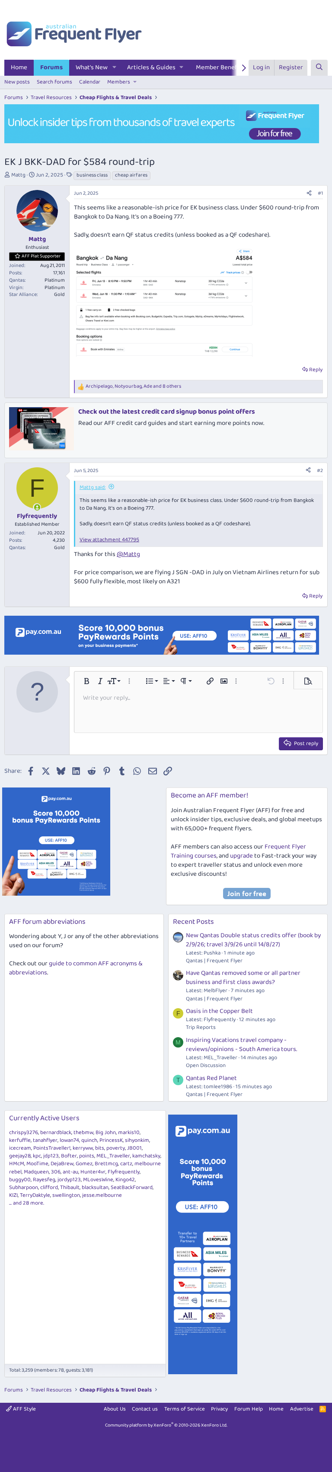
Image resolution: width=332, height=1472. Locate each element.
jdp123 (51, 1155)
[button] (115, 68)
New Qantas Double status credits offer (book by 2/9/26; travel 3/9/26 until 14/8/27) (253, 940)
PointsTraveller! (51, 1148)
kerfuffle (20, 1140)
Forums (51, 67)
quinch (89, 1140)
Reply (315, 369)
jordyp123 (69, 1179)
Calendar (89, 82)
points (86, 1155)
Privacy (219, 1409)
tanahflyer (45, 1140)
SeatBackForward (132, 1187)
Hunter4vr (92, 1171)
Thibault (70, 1187)
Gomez (84, 1163)
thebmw (83, 1132)
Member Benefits (220, 67)
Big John (106, 1132)
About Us (115, 1409)
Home (19, 67)
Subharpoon (23, 1187)
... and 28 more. (26, 1203)
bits (99, 1148)
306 (56, 1171)
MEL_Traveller (113, 1155)
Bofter (69, 1155)
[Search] (319, 68)
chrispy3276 (23, 1132)
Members (118, 82)
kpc (37, 1155)
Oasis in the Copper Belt (219, 1011)
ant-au (70, 1171)
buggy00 (20, 1179)
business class (92, 175)
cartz (126, 1163)
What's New (92, 67)
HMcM (16, 1163)
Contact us (145, 1409)
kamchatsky (146, 1155)
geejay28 (20, 1155)
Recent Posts (193, 922)
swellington (66, 1195)
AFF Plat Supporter (41, 256)
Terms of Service (184, 1409)
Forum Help (248, 1409)
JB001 (134, 1148)
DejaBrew (62, 1163)
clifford (49, 1187)
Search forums (54, 82)
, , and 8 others (133, 386)
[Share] (309, 194)
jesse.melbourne (102, 1195)
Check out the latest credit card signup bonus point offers (166, 411)
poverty (115, 1148)
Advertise (301, 1409)
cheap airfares (131, 175)
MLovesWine (98, 1179)
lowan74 (69, 1140)
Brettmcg (106, 1163)
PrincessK (111, 1140)
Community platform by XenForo (166, 1425)
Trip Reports (201, 1027)
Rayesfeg (44, 1179)
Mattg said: (92, 487)
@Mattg (128, 554)
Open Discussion (206, 1065)
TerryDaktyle (35, 1195)
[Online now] (37, 507)
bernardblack (55, 1132)
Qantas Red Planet (211, 1078)
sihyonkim (137, 1140)
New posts (17, 82)
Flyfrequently (124, 1171)
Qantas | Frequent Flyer (214, 960)
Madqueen (36, 1171)
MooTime (37, 1163)
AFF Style (24, 1409)
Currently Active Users (44, 1118)
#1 (320, 193)
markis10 (129, 1132)
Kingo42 (125, 1179)
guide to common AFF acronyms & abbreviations (76, 968)
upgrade (241, 856)
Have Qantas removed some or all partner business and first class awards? (243, 977)
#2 (320, 470)
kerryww (83, 1148)
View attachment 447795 (109, 539)
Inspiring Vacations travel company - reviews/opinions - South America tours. (241, 1044)
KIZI (13, 1195)
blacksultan (95, 1187)
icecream (20, 1148)
